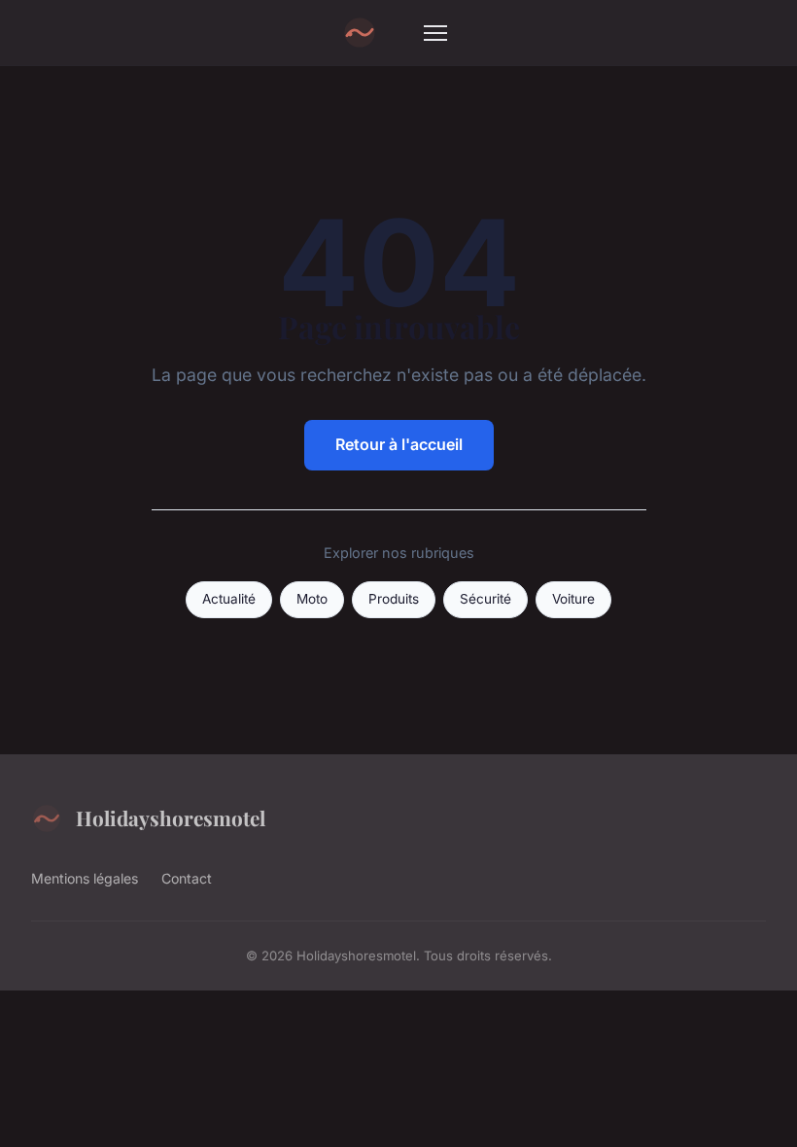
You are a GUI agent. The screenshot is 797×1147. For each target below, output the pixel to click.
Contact (186, 878)
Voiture (573, 599)
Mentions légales (84, 878)
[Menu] (435, 33)
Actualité (229, 599)
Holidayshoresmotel (170, 817)
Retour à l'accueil (399, 444)
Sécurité (485, 599)
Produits (393, 599)
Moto (312, 599)
